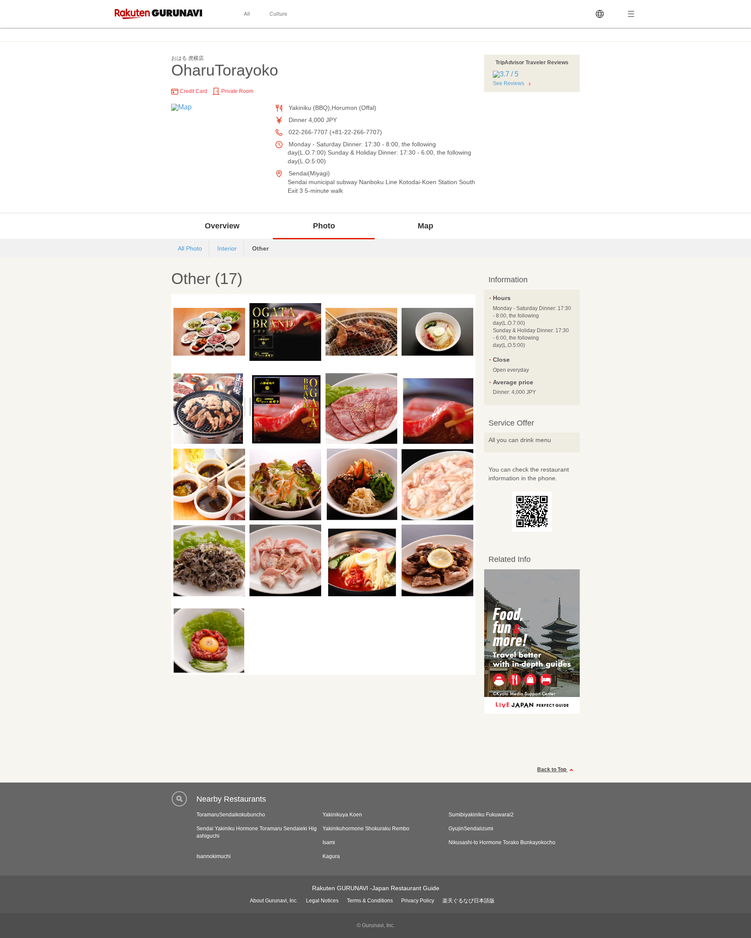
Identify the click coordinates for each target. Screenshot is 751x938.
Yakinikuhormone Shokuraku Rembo (365, 829)
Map (425, 225)
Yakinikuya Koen (342, 815)
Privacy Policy (417, 901)
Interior (227, 248)
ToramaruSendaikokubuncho (230, 815)
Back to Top (552, 769)
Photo (324, 225)
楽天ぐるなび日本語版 (468, 901)
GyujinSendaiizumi (471, 829)
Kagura (331, 856)
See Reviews (508, 83)
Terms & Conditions (370, 901)
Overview (222, 225)
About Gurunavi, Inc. (274, 901)
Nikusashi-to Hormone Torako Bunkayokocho (502, 842)
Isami (328, 842)
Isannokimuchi (213, 856)
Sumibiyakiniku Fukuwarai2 (481, 815)
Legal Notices (322, 901)
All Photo (190, 248)
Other (260, 248)
